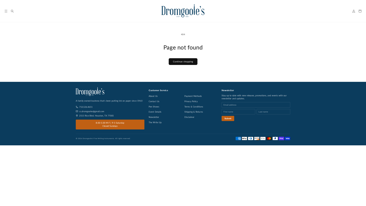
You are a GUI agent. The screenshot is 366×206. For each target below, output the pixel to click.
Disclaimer (189, 117)
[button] (6, 11)
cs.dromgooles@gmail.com (91, 111)
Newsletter (154, 117)
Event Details (155, 112)
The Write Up (155, 122)
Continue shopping (183, 61)
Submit (227, 118)
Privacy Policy (191, 101)
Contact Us (154, 101)
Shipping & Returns (193, 112)
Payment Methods (193, 96)
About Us (153, 96)
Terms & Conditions (193, 106)
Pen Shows (154, 106)
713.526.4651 (86, 107)
